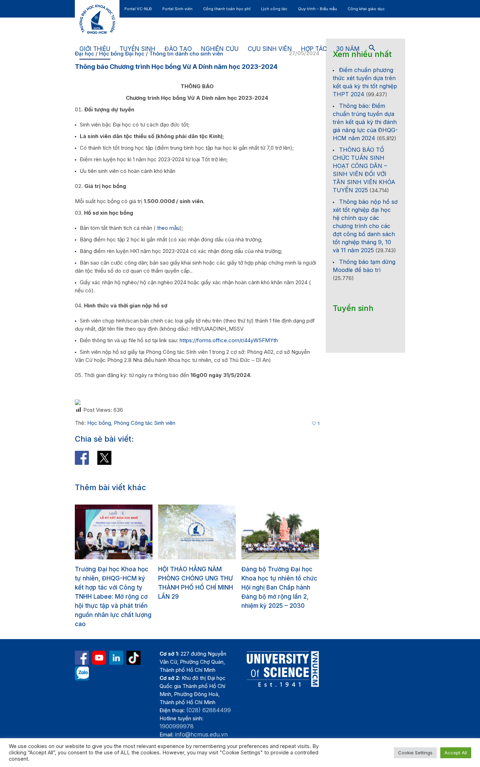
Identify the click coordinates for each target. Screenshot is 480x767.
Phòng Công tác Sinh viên (144, 423)
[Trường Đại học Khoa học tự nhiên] (116, 649)
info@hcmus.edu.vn (201, 725)
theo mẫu (168, 228)
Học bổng (99, 423)
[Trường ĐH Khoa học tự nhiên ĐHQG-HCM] (82, 649)
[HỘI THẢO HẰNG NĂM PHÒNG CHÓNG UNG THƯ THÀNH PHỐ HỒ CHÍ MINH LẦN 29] (114, 532)
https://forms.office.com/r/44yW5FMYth (229, 340)
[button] (372, 49)
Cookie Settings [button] (415, 752)
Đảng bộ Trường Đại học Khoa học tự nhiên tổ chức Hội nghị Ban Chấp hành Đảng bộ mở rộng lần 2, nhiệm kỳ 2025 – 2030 (197, 587)
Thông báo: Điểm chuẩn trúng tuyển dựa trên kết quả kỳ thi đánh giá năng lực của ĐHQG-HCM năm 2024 (365, 122)
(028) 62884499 (208, 700)
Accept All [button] (456, 752)
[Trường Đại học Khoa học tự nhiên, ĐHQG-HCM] (99, 649)
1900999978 (177, 717)
